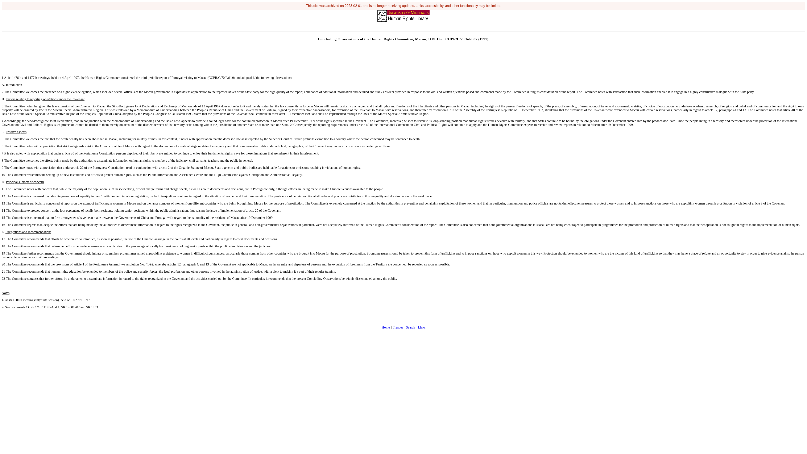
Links (422, 327)
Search (410, 327)
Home (386, 327)
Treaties (398, 327)
